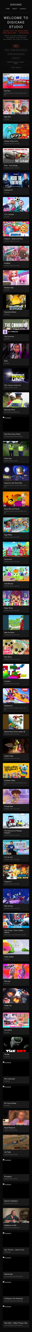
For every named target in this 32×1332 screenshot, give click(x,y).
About (15, 9)
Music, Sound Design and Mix (16, 50)
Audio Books (16, 67)
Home (8, 9)
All (16, 46)
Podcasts (16, 58)
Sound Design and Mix (16, 54)
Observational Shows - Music (16, 63)
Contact (23, 9)
